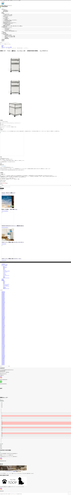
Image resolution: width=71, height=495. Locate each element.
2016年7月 (3, 359)
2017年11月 (3, 345)
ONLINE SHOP (4, 33)
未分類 (3, 279)
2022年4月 (3, 305)
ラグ (4, 276)
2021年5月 (3, 312)
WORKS (3, 31)
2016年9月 (3, 357)
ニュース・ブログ (4, 265)
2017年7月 (3, 349)
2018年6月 (3, 339)
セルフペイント (7, 28)
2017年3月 (3, 352)
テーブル (4, 274)
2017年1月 (3, 354)
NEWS (3, 12)
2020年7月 (3, 320)
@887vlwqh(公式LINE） (3, 383)
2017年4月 (3, 351)
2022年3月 (3, 306)
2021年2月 (3, 314)
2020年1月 (3, 324)
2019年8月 (3, 327)
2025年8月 (3, 294)
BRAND (3, 13)
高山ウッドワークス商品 (8, 14)
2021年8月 (3, 309)
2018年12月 (3, 334)
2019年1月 (3, 333)
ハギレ (3, 278)
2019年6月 (3, 329)
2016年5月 (3, 361)
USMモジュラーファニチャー (7, 15)
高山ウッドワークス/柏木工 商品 (10, 36)
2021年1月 (3, 315)
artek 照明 (6, 37)
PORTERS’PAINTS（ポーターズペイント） (10, 22)
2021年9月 (3, 308)
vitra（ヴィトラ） (5, 16)
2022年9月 (3, 303)
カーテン (4, 270)
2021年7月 (3, 310)
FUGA (4, 281)
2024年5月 (3, 299)
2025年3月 (3, 296)
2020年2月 (3, 323)
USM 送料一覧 (5, 10)
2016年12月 (3, 355)
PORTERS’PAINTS (4, 26)
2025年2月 (3, 297)
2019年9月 (3, 326)
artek (4, 266)
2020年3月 (3, 322)
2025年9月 (3, 293)
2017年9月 (3, 347)
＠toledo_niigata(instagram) (3, 379)
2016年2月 (3, 363)
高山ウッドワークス (6, 288)
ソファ (4, 272)
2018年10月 (3, 336)
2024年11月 (3, 298)
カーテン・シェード (6, 284)
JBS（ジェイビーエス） (6, 21)
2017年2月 (3, 353)
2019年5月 (3, 330)
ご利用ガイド (2, 375)
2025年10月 (3, 292)
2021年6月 (3, 311)
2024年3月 (3, 300)
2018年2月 (3, 343)
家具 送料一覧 (5, 11)
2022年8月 (3, 304)
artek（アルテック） (6, 18)
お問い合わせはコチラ (3, 373)
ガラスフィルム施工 (5, 264)
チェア (4, 273)
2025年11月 (3, 291)
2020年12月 (3, 316)
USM (4, 268)
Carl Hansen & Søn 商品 (8, 20)
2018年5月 (3, 340)
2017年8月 (3, 348)
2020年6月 (3, 321)
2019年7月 (3, 328)
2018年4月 (3, 341)
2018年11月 (3, 335)
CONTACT (3, 39)
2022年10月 (3, 302)
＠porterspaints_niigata (3, 460)
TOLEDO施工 (7, 29)
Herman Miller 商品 (7, 24)
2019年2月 (3, 332)
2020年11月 (3, 317)
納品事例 (4, 32)
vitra (3, 269)
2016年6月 (3, 360)
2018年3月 (3, 342)
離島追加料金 (7, 38)
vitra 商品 (6, 17)
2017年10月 (3, 346)
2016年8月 (3, 358)
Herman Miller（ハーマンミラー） (8, 23)
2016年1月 (3, 364)
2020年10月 (3, 318)
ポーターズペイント (6, 275)
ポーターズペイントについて (7, 27)
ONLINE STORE (5, 34)
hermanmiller (5, 267)
